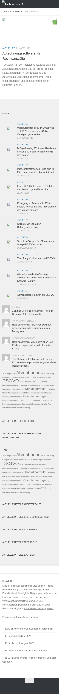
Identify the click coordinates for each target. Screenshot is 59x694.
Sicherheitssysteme (33, 404)
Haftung (23, 385)
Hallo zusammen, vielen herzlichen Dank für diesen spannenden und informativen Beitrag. (33, 345)
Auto (47, 374)
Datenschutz (46, 377)
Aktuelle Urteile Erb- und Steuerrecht (27, 517)
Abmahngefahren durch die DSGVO (35, 294)
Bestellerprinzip (20, 377)
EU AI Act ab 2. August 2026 (19, 643)
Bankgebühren (8, 377)
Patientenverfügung (36, 396)
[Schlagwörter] (50, 117)
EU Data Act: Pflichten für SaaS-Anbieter (26, 650)
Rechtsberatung (8, 404)
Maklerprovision (14, 393)
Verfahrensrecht (8, 408)
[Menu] (55, 4)
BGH (28, 377)
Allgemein (22, 237)
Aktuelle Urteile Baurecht (19, 555)
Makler (5, 393)
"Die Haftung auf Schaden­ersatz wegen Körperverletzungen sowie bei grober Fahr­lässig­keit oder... (34, 362)
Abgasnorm (11, 374)
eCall (21, 382)
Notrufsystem (7, 397)
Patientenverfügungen (10, 400)
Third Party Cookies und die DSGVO (36, 258)
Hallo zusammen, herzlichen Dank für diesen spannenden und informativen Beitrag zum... (31, 328)
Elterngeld (27, 382)
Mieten (27, 393)
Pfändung (23, 400)
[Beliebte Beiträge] (22, 117)
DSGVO (10, 380)
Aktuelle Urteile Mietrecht (19, 542)
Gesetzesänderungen (10, 385)
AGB (43, 374)
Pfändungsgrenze (34, 400)
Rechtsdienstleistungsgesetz (38, 608)
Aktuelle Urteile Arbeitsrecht (21, 504)
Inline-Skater (16, 389)
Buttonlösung (36, 377)
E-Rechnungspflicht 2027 (18, 636)
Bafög (52, 374)
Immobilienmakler (47, 385)
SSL (44, 403)
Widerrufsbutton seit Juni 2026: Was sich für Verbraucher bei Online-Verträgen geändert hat (35, 131)
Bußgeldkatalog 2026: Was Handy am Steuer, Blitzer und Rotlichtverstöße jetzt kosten (36, 151)
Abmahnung (28, 372)
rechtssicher (20, 404)
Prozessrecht (47, 400)
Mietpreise (48, 393)
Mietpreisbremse (37, 393)
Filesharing (43, 382)
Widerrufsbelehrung (22, 408)
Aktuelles (8, 48)
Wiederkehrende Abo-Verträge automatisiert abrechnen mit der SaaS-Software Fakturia (37, 277)
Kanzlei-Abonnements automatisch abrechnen (29, 628)
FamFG (35, 382)
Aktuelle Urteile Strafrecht (20, 529)
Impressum (6, 389)
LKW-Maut (51, 389)
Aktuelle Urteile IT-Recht (18, 421)
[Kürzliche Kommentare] (36, 117)
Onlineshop (17, 397)
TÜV (49, 404)
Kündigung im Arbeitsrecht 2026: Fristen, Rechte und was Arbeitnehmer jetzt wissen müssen (36, 206)
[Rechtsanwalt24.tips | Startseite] (16, 4)
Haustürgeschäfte (33, 385)
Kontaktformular (35, 388)
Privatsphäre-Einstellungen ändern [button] (20, 617)
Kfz (23, 389)
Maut (23, 393)
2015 (4, 374)
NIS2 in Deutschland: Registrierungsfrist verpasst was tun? (29, 659)
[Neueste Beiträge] (9, 117)
